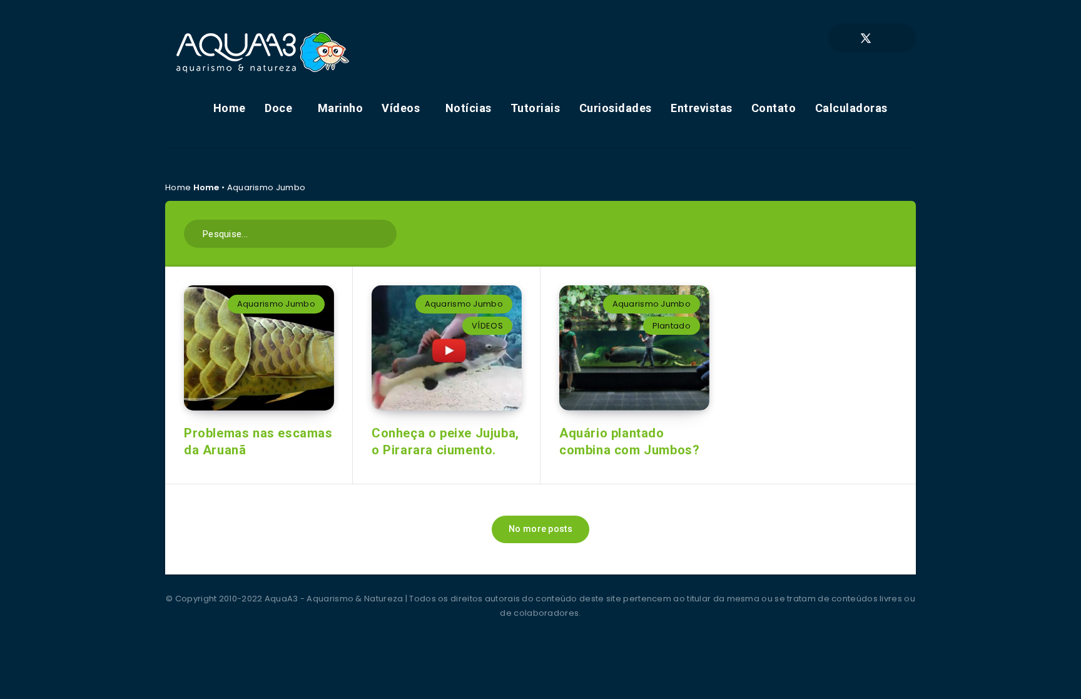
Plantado (671, 326)
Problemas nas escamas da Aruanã (258, 441)
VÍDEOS (487, 326)
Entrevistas (702, 108)
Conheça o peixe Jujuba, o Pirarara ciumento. (445, 441)
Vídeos (401, 108)
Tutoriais (535, 108)
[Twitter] (865, 37)
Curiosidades (615, 108)
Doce (278, 108)
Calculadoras (851, 108)
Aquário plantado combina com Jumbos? (629, 441)
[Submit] (382, 232)
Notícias (468, 108)
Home (229, 108)
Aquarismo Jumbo (276, 304)
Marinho (340, 108)
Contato (773, 108)
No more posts (540, 529)
